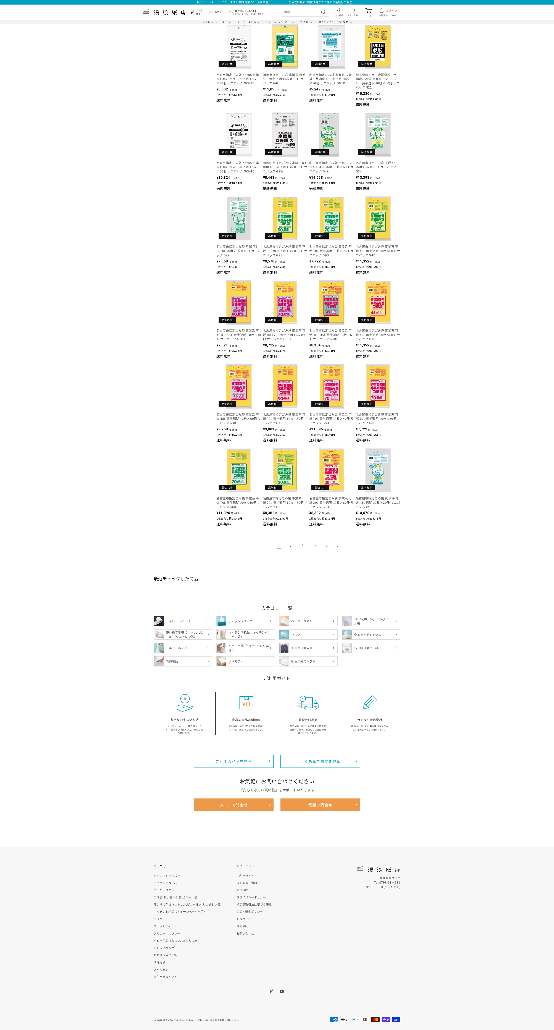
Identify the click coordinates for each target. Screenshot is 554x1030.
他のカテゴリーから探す (333, 22)
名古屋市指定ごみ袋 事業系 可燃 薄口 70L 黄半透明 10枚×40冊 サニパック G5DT (285, 334)
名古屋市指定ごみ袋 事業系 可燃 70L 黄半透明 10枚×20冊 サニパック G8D (378, 418)
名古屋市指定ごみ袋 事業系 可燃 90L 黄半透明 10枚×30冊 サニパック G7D (285, 418)
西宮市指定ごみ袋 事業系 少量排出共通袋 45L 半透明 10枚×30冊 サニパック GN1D (330, 79)
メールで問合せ (234, 805)
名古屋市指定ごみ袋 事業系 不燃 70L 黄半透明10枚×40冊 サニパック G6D (238, 502)
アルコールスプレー (167, 933)
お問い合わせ (245, 933)
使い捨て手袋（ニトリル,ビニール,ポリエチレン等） (188, 904)
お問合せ (219, 12)
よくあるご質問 (247, 883)
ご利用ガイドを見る (234, 761)
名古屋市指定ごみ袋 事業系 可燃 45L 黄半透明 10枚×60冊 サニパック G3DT (238, 418)
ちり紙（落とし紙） (167, 955)
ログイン (391, 10)
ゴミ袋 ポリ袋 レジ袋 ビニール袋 (175, 897)
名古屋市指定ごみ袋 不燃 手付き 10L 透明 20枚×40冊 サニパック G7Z (238, 251)
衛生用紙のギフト (165, 977)
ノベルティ (161, 969)
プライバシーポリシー (251, 897)
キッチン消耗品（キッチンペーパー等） (180, 911)
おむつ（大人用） (165, 948)
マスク (158, 919)
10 (326, 545)
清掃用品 (159, 962)
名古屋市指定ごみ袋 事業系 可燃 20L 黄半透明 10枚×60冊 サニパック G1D (331, 502)
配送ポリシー (245, 919)
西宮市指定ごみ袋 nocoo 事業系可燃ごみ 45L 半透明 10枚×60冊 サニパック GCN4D (237, 167)
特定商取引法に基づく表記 (254, 904)
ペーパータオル (246, 22)
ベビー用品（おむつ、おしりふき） (177, 940)
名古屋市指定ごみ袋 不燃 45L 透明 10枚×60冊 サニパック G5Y (377, 167)
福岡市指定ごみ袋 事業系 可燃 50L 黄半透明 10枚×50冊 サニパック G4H (285, 79)
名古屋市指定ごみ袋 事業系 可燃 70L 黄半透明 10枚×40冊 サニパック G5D (331, 418)
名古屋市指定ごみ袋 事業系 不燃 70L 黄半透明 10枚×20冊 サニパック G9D (331, 251)
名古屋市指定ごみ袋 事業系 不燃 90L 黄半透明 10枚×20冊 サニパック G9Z (285, 251)
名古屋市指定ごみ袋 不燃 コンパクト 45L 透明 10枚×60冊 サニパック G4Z (331, 167)
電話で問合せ (320, 805)
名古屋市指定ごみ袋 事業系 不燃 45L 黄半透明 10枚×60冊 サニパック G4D (378, 251)
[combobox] (301, 12)
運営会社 (242, 926)
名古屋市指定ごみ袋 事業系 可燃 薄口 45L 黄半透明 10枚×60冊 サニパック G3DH (331, 334)
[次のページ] (337, 545)
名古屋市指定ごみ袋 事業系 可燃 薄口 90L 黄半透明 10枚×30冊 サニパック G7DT (238, 334)
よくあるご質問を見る (320, 761)
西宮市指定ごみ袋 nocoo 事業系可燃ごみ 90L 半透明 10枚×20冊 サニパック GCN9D (237, 79)
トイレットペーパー (214, 22)
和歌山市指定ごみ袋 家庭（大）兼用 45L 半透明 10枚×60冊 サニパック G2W (285, 167)
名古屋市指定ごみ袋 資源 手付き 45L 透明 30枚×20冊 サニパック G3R (378, 502)
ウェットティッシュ (167, 926)
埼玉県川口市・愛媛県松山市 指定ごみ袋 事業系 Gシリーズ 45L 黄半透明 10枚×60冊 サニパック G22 (377, 81)
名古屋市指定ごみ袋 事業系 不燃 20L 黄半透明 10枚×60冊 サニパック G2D (285, 502)
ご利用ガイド (245, 876)
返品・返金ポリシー (250, 911)
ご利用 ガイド (199, 12)
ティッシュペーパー (278, 22)
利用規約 (242, 890)
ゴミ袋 (304, 22)
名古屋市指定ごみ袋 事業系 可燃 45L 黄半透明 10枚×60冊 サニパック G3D (378, 334)
